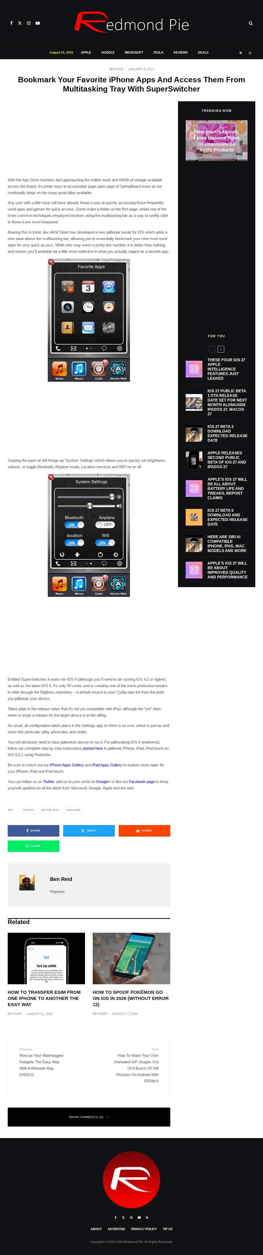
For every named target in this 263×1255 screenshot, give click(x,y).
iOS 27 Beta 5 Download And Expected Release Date (228, 517)
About (96, 1229)
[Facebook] (11, 23)
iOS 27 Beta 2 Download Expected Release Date (228, 433)
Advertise (116, 1229)
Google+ (103, 781)
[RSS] (241, 52)
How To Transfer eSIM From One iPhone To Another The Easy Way (44, 998)
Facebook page (142, 781)
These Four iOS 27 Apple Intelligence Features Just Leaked (226, 369)
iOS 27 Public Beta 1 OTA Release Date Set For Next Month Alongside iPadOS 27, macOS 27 (227, 402)
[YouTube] (37, 23)
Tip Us (168, 1229)
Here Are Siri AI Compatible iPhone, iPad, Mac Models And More (227, 544)
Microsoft (134, 52)
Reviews (181, 52)
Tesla (158, 52)
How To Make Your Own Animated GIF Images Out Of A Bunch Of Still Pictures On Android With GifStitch (136, 1065)
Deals (203, 52)
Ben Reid (116, 69)
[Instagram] (28, 23)
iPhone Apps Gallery (67, 765)
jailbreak (74, 810)
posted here (93, 748)
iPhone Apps (51, 810)
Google (108, 52)
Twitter (48, 781)
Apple (86, 52)
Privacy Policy (144, 1229)
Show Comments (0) (86, 1117)
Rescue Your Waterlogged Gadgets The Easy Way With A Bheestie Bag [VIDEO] (41, 1062)
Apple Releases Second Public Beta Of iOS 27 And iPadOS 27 (227, 460)
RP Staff (15, 1014)
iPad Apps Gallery (107, 765)
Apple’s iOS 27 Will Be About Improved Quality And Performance (228, 570)
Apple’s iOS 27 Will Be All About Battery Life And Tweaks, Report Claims (227, 488)
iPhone (29, 810)
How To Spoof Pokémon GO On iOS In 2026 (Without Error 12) (131, 998)
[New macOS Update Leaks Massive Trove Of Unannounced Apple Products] (217, 140)
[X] (19, 23)
